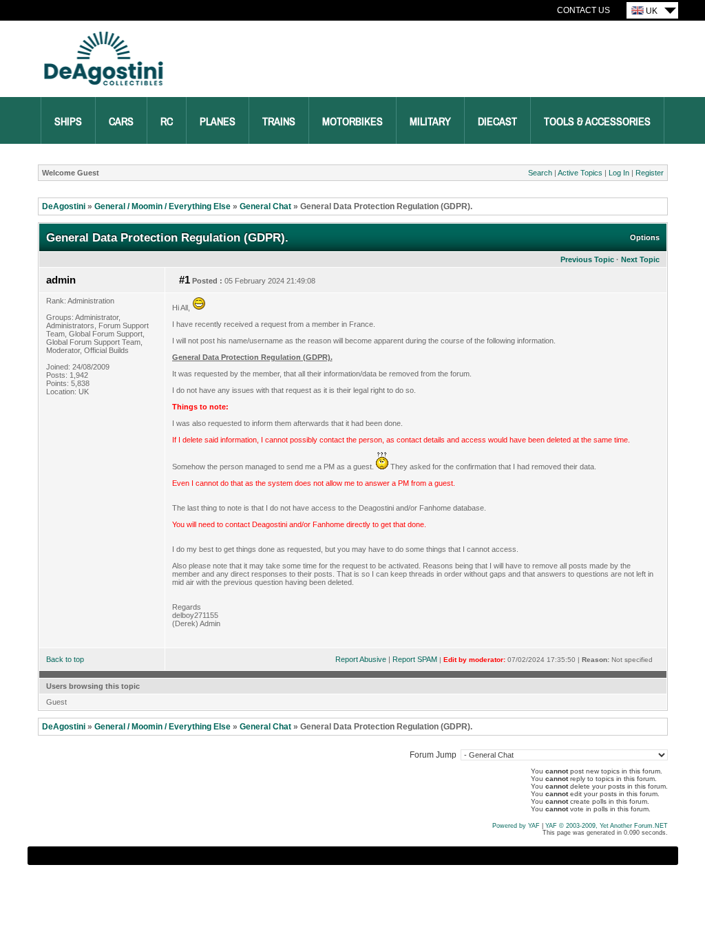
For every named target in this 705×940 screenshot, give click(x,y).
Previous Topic (587, 259)
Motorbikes (352, 122)
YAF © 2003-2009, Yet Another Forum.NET (606, 825)
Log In (619, 173)
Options (645, 237)
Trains (278, 122)
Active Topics (580, 173)
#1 (184, 280)
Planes (217, 122)
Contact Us (583, 10)
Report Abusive (360, 659)
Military (430, 122)
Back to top (65, 659)
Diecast (497, 122)
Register (649, 173)
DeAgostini (63, 206)
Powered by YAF (516, 825)
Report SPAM (414, 659)
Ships (68, 122)
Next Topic (640, 259)
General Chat (265, 206)
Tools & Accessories (597, 122)
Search (540, 173)
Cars (121, 122)
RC (166, 122)
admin (61, 280)
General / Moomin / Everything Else (162, 206)
